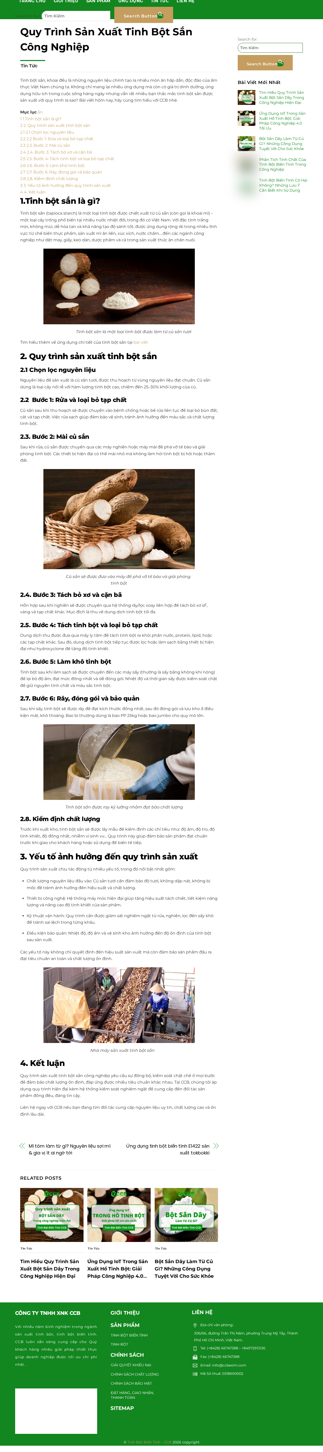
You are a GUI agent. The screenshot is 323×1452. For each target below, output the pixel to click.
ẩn (40, 112)
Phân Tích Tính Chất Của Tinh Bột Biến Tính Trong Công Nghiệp (282, 164)
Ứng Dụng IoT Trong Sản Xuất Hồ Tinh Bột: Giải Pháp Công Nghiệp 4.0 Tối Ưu (282, 120)
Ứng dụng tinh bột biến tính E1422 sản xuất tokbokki (167, 1149)
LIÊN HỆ (202, 1312)
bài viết (140, 342)
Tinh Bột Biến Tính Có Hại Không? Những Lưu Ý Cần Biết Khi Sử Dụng (283, 185)
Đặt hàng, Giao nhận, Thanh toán (132, 1395)
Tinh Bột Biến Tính (129, 1335)
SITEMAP (122, 1408)
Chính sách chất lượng (135, 1374)
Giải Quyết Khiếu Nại (131, 1365)
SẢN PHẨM (125, 1325)
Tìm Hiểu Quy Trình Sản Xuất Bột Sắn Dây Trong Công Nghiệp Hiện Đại (49, 1268)
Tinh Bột (119, 1344)
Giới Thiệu (125, 1313)
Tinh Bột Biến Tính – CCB (149, 1442)
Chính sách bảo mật (131, 1383)
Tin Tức (29, 66)
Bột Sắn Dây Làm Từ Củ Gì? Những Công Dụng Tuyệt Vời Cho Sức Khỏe (184, 1268)
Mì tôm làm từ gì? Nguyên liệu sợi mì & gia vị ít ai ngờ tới (70, 1149)
